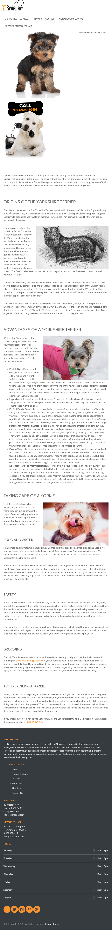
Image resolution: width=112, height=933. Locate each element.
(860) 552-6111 (11, 833)
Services (24, 19)
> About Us (15, 788)
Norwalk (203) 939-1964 (71, 19)
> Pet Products (17, 783)
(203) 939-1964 (11, 811)
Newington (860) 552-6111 (18, 26)
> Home (13, 769)
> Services (14, 778)
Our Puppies (11, 19)
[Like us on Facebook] (7, 909)
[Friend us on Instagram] (21, 909)
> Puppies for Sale (18, 773)
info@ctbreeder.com (14, 814)
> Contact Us (16, 793)
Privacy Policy (52, 923)
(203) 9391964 (34, 721)
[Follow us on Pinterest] (29, 909)
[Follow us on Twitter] (14, 909)
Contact (50, 19)
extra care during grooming (29, 660)
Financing (37, 19)
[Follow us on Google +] (36, 909)
